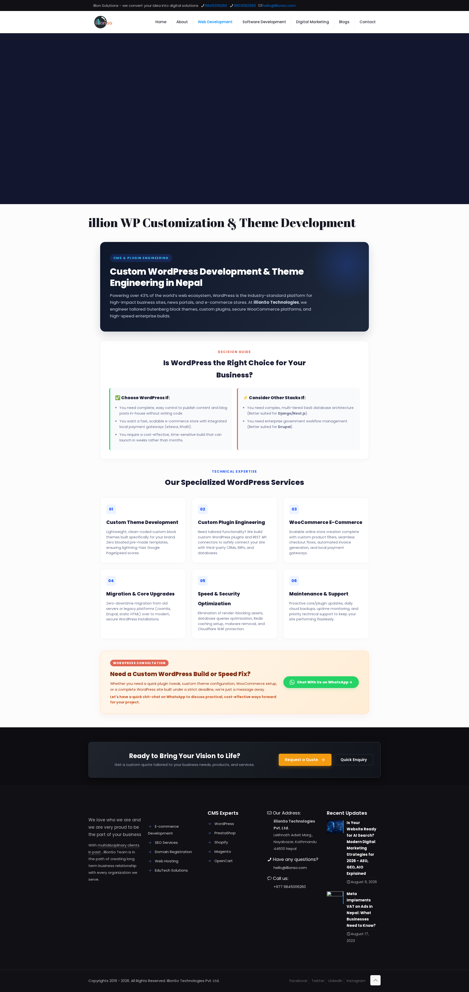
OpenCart (223, 860)
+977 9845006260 (290, 886)
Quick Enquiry (354, 759)
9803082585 (245, 5)
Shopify (221, 842)
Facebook (298, 980)
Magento (222, 851)
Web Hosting (166, 861)
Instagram (356, 980)
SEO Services (166, 842)
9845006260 (216, 5)
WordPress (224, 823)
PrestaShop (225, 832)
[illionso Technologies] (113, 22)
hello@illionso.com (279, 5)
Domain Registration (173, 851)
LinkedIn (335, 980)
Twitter (317, 980)
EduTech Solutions (171, 870)
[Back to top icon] (375, 980)
